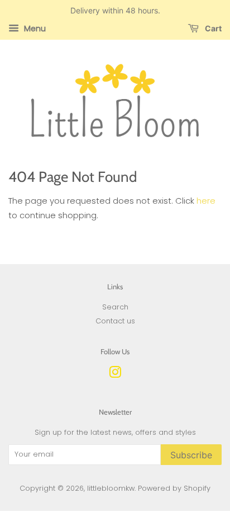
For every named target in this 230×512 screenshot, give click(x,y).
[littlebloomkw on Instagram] (115, 374)
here (206, 200)
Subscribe (191, 455)
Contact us (115, 321)
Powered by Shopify (174, 488)
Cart (212, 28)
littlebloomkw (111, 488)
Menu (34, 28)
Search (115, 307)
